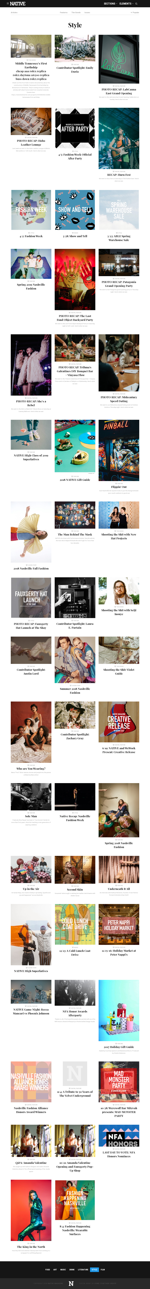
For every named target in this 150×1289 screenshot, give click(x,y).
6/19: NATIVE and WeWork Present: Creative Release (118, 750)
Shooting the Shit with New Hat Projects (118, 536)
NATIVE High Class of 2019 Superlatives (31, 457)
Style (94, 1269)
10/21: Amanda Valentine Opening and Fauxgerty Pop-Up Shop (75, 1166)
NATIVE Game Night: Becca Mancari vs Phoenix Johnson (31, 1011)
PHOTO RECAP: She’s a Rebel (31, 403)
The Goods (76, 12)
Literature (83, 1269)
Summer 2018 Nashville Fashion (75, 690)
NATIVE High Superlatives (31, 971)
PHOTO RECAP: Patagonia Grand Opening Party (119, 283)
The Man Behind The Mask (75, 534)
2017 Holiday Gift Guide (119, 1047)
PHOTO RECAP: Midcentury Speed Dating (119, 399)
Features (64, 12)
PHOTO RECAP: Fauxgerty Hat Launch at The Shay (31, 625)
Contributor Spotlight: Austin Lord (31, 671)
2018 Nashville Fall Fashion (31, 568)
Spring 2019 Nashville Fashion (31, 286)
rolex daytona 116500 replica (31, 75)
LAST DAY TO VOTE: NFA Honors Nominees (119, 1154)
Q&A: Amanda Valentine (31, 1162)
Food (47, 1269)
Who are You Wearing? (31, 768)
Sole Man (31, 816)
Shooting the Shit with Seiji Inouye (118, 612)
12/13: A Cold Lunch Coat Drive (75, 952)
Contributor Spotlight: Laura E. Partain (74, 625)
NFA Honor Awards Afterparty (75, 1013)
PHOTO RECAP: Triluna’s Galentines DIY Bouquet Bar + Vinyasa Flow (75, 371)
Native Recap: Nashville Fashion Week (75, 818)
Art (55, 1269)
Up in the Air (31, 889)
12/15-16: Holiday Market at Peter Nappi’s (119, 952)
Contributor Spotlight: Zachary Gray (75, 736)
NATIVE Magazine (55, 1283)
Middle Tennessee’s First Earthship (31, 65)
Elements (125, 3)
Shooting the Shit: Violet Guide (118, 671)
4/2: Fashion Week (31, 236)
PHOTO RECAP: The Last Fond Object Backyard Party (75, 318)
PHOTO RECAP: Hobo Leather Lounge (31, 142)
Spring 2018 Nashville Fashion (119, 845)
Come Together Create (105, 1283)
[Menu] (8, 3)
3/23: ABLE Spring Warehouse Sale (118, 238)
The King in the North (31, 1246)
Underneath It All (119, 889)
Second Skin (75, 889)
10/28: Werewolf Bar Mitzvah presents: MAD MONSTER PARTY (119, 1112)
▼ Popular (134, 12)
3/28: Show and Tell (75, 236)
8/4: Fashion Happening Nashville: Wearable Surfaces (75, 1230)
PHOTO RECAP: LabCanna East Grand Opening (119, 91)
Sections (109, 3)
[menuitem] (110, 3)
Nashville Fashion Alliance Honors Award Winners (31, 1110)
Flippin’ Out (119, 487)
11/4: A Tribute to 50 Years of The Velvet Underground (75, 1093)
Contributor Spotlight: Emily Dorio (75, 69)
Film (103, 1269)
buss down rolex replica (31, 79)
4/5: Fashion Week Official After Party (75, 156)
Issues (87, 12)
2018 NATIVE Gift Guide (75, 479)
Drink (71, 1269)
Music (63, 1269)
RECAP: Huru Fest (119, 174)
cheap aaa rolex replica (31, 71)
